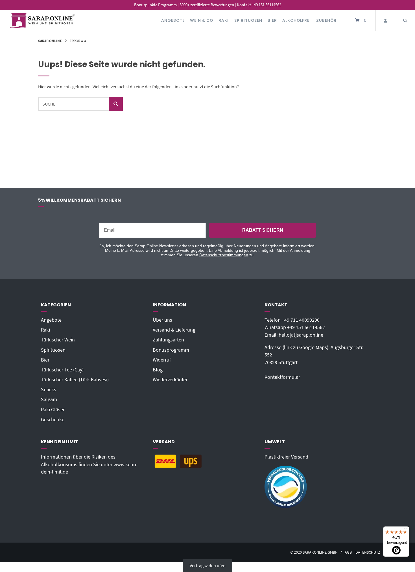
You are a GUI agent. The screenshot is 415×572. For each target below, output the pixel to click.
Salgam (49, 399)
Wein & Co (201, 20)
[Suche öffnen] (405, 20)
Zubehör (326, 20)
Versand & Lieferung (174, 330)
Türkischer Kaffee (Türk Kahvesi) (75, 380)
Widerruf (162, 360)
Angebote (173, 20)
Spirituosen (248, 20)
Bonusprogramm (171, 350)
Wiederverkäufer (170, 380)
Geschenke (52, 419)
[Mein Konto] (385, 20)
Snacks (48, 389)
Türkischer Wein (58, 340)
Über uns (162, 320)
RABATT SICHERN (262, 230)
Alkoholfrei (296, 20)
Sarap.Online (50, 40)
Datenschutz (367, 552)
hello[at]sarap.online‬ (301, 335)
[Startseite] (42, 20)
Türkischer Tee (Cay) (62, 370)
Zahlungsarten (168, 340)
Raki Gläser (53, 410)
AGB (348, 552)
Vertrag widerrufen (208, 565)
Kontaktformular (282, 377)
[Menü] (406, 529)
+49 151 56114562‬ (306, 327)
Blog (158, 370)
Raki (224, 20)
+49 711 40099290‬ (301, 320)
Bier (272, 20)
